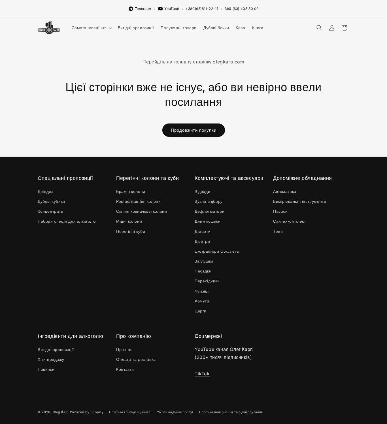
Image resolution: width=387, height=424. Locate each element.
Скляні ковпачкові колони (141, 211)
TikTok (202, 373)
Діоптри (202, 241)
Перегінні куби (130, 231)
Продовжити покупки (193, 130)
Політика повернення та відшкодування (231, 412)
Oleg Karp (61, 412)
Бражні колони (130, 191)
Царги (201, 310)
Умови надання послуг (175, 412)
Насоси (280, 211)
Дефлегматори (209, 211)
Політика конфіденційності (130, 412)
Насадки (203, 271)
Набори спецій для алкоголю (67, 221)
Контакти (125, 369)
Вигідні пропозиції (56, 349)
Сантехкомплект (289, 221)
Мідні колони (129, 221)
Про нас (124, 349)
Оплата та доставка (136, 359)
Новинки (46, 369)
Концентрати (50, 211)
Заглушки (204, 261)
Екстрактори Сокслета (217, 251)
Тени (278, 231)
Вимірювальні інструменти (299, 201)
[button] (91, 28)
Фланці (202, 291)
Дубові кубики (51, 201)
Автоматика (284, 191)
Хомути (202, 301)
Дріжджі (45, 191)
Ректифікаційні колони (138, 201)
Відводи (202, 191)
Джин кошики (208, 221)
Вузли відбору (209, 201)
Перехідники (207, 280)
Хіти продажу (51, 359)
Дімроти (202, 231)
